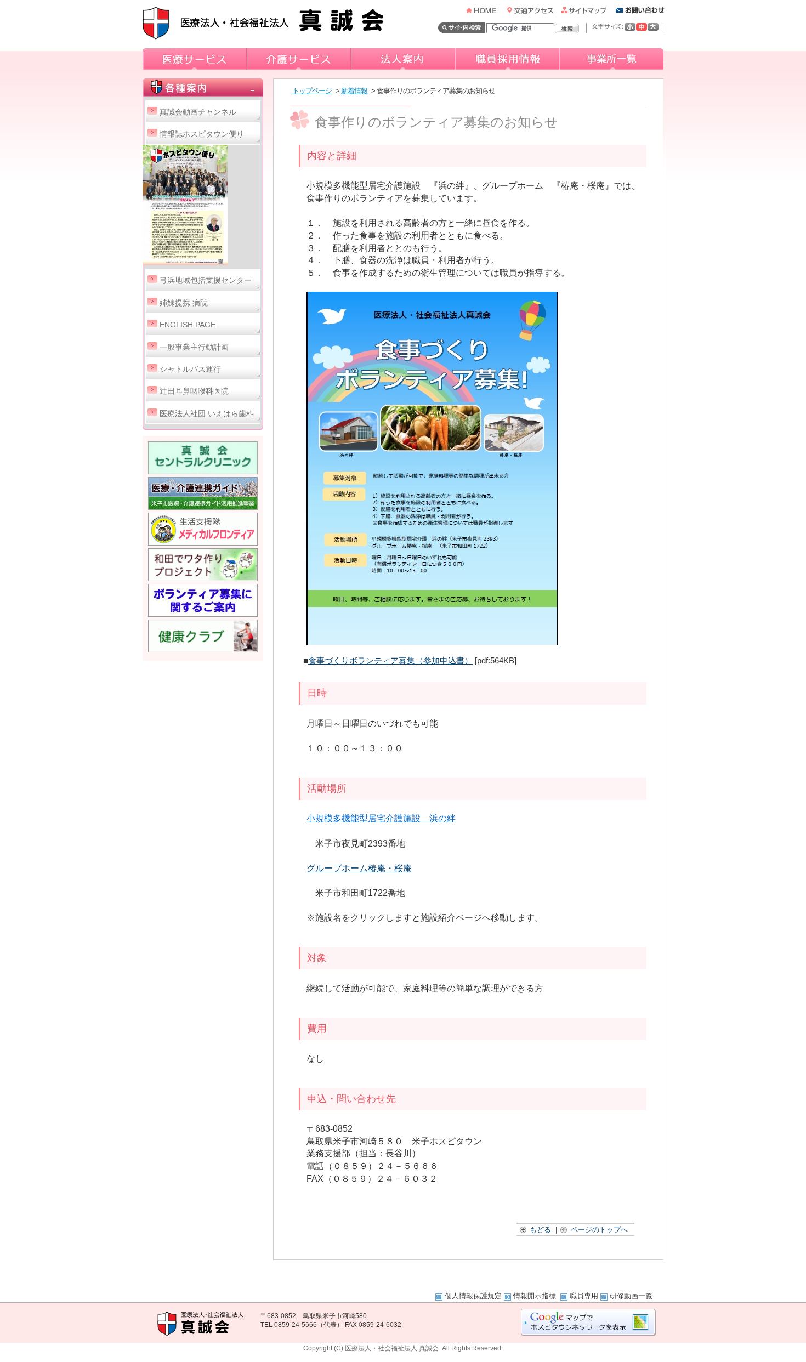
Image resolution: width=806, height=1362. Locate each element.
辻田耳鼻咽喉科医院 (194, 391)
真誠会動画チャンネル (198, 112)
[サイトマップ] (587, 10)
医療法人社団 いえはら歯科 (207, 414)
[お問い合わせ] (640, 10)
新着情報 (354, 91)
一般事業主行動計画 (194, 347)
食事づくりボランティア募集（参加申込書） (390, 660)
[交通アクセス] (533, 10)
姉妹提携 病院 (184, 303)
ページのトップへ (599, 1229)
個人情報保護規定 (473, 1296)
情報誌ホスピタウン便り (202, 134)
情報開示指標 (535, 1296)
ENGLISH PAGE (187, 325)
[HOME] (486, 10)
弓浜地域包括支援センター (206, 280)
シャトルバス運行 (190, 369)
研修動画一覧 (631, 1296)
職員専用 (584, 1296)
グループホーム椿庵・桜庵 (359, 868)
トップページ (312, 91)
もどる (540, 1229)
